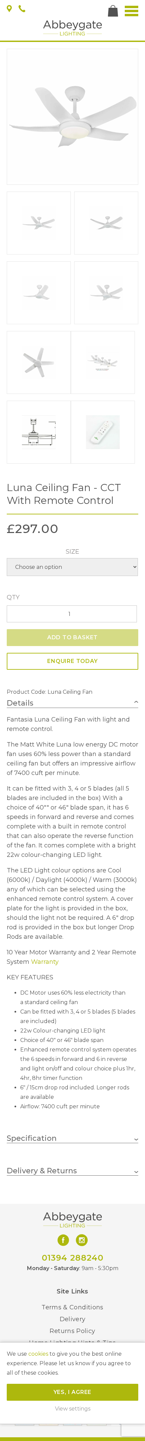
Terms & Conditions (72, 1307)
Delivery (73, 1319)
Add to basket (72, 637)
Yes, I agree (73, 1392)
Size (72, 551)
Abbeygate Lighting (72, 28)
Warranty (45, 962)
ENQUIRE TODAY (72, 661)
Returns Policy (72, 1331)
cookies (38, 1354)
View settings (72, 1408)
